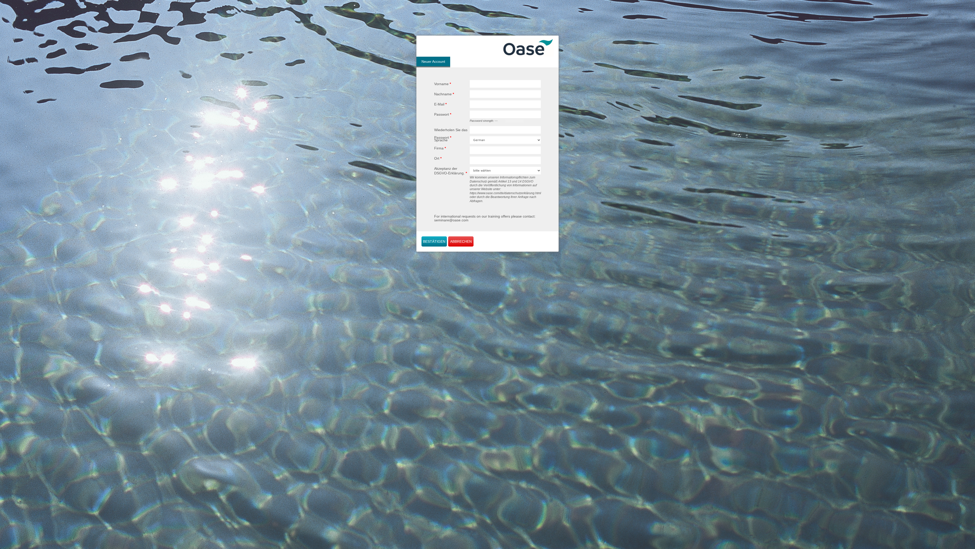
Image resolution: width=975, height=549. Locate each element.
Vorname (442, 84)
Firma (440, 148)
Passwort (442, 114)
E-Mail (440, 104)
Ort (438, 158)
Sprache (441, 140)
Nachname (444, 94)
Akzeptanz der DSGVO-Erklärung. (450, 170)
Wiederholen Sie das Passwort (450, 134)
